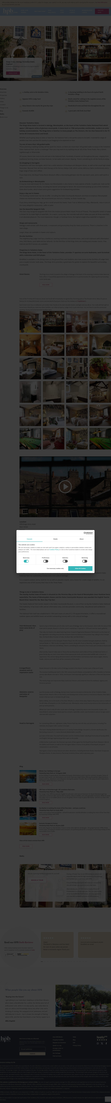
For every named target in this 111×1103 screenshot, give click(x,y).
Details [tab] (55, 539)
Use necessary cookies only (55, 568)
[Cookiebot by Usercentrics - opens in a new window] (85, 533)
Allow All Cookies (80, 568)
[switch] (45, 561)
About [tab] (81, 539)
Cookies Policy (54, 549)
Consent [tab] (29, 539)
